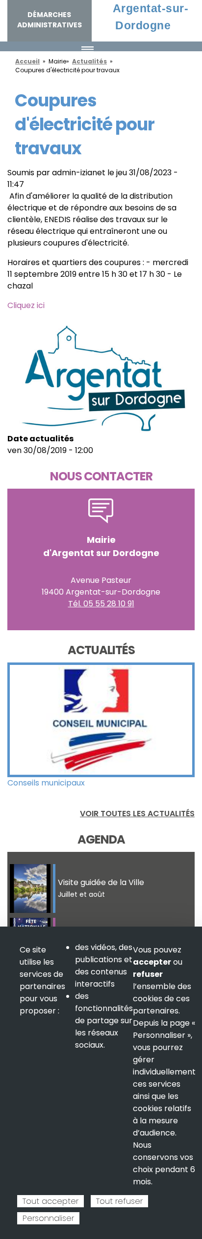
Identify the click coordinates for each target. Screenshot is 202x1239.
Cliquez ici (26, 305)
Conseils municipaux (46, 782)
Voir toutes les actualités (137, 813)
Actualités (89, 61)
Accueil (27, 61)
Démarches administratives (49, 20)
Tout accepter (50, 1201)
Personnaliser (48, 1218)
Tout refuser (119, 1201)
